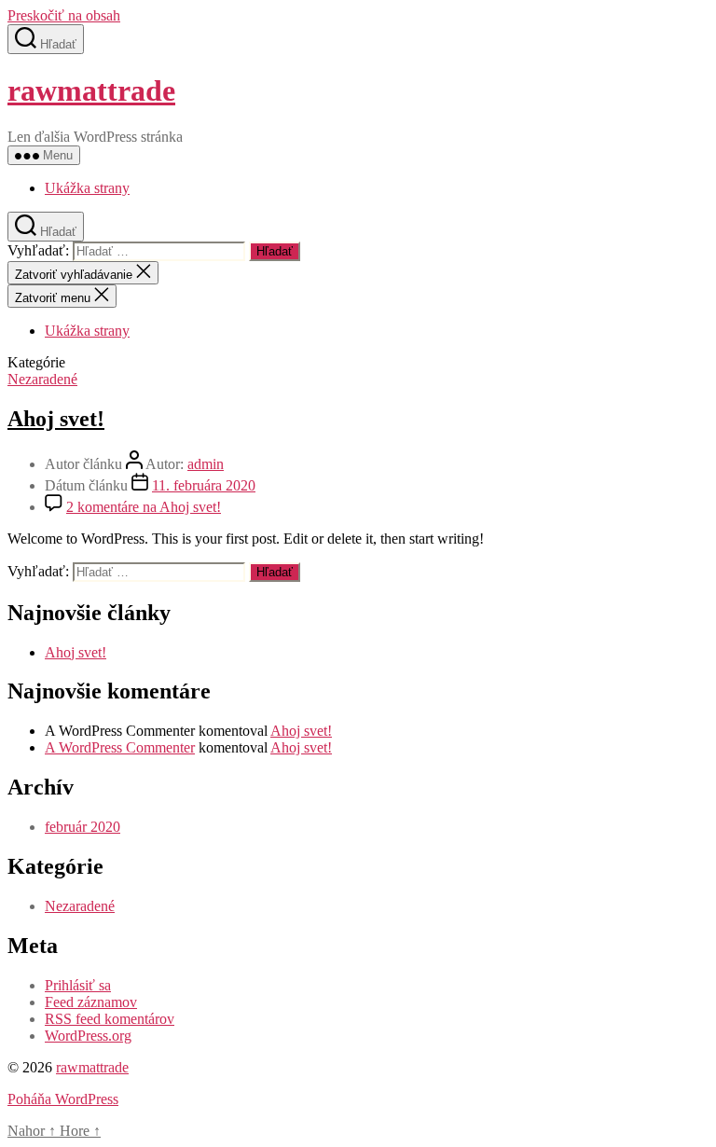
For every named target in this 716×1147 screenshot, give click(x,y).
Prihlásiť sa (78, 985)
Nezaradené (42, 379)
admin (205, 464)
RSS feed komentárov (109, 1019)
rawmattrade (91, 90)
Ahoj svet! (55, 419)
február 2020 (82, 827)
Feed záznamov (91, 1002)
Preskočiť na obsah (63, 15)
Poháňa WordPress (62, 1099)
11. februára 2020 (203, 485)
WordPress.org (88, 1035)
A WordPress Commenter (120, 747)
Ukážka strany (87, 188)
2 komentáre (143, 507)
